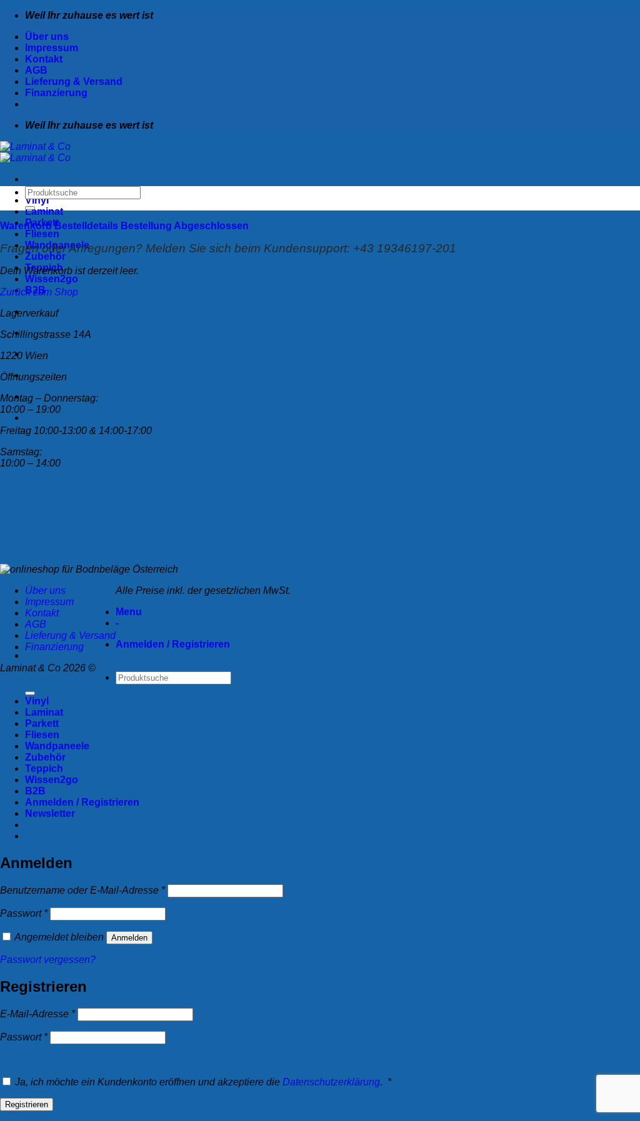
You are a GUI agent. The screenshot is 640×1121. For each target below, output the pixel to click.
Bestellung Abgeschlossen (185, 225)
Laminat (44, 211)
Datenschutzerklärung (331, 1082)
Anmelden (129, 937)
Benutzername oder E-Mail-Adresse (82, 890)
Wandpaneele (57, 746)
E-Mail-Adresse (37, 1014)
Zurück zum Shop (39, 292)
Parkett (42, 723)
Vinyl (37, 200)
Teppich (44, 768)
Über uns (47, 36)
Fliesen (42, 234)
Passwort (24, 913)
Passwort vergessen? (48, 959)
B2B (35, 791)
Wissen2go (51, 279)
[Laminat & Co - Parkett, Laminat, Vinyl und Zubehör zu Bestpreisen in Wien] (35, 152)
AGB (36, 70)
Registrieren (26, 1104)
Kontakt (43, 59)
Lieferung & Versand (73, 81)
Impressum (51, 47)
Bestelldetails (87, 225)
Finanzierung (56, 92)
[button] (50, 813)
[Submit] (30, 208)
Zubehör (45, 256)
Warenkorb (27, 225)
